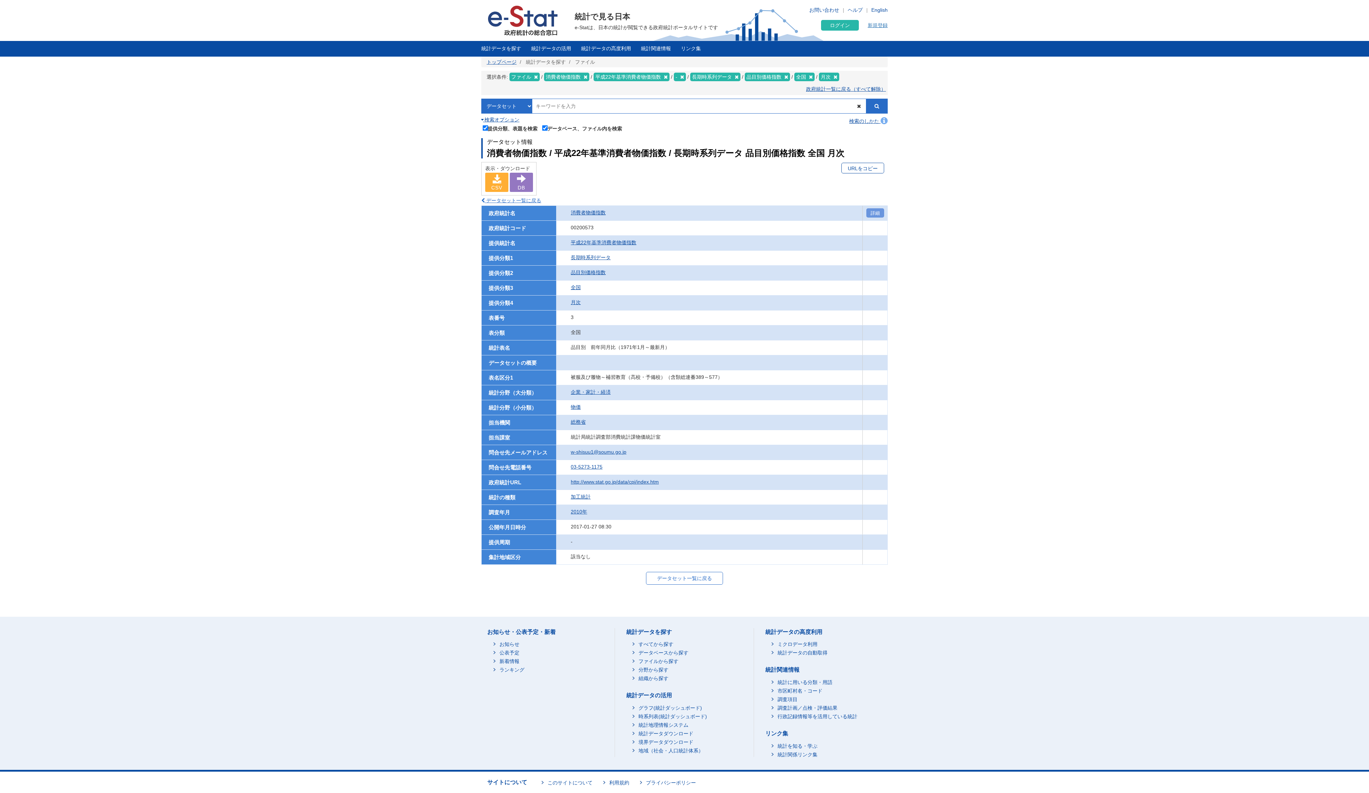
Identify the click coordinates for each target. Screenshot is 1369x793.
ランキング (511, 669)
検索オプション (501, 119)
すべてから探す (656, 644)
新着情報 (509, 661)
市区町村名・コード (800, 690)
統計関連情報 (656, 48)
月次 (576, 302)
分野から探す (653, 669)
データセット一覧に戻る (513, 200)
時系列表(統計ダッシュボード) (673, 716)
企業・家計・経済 (591, 392)
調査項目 (788, 699)
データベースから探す (663, 652)
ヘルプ (855, 9)
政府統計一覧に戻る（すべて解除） (846, 89)
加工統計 (581, 497)
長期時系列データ (591, 257)
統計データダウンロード (666, 733)
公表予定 (509, 652)
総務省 (578, 422)
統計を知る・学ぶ (797, 746)
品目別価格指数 (588, 272)
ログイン (840, 25)
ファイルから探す (658, 661)
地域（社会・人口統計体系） (671, 750)
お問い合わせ (824, 9)
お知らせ (509, 644)
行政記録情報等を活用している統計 (817, 716)
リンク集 (691, 48)
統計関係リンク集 (797, 754)
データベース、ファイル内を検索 (584, 128)
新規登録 (878, 25)
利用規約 (619, 782)
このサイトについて (570, 782)
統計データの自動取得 (802, 652)
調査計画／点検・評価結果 (807, 707)
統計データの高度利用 (606, 48)
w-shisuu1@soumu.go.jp (598, 452)
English (879, 9)
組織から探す (653, 678)
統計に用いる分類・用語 (805, 682)
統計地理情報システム (663, 724)
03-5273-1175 (587, 467)
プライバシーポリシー (671, 782)
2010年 (579, 512)
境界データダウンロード (666, 742)
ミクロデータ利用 (797, 644)
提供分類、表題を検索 (513, 128)
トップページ (502, 62)
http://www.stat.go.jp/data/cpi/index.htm (615, 482)
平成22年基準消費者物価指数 (603, 242)
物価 (576, 407)
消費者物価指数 (588, 212)
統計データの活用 (551, 48)
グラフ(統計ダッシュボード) (670, 707)
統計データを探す (501, 48)
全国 (576, 287)
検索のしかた (865, 121)
